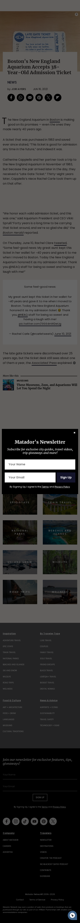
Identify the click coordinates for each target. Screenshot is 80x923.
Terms (45, 486)
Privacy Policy (62, 486)
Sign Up (66, 477)
